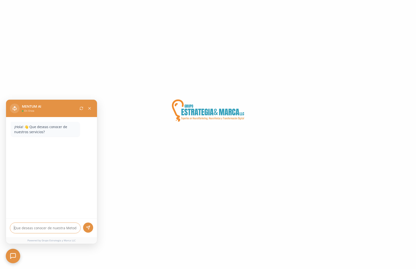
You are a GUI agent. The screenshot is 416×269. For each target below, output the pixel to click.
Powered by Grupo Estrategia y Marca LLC (51, 240)
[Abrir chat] (13, 256)
